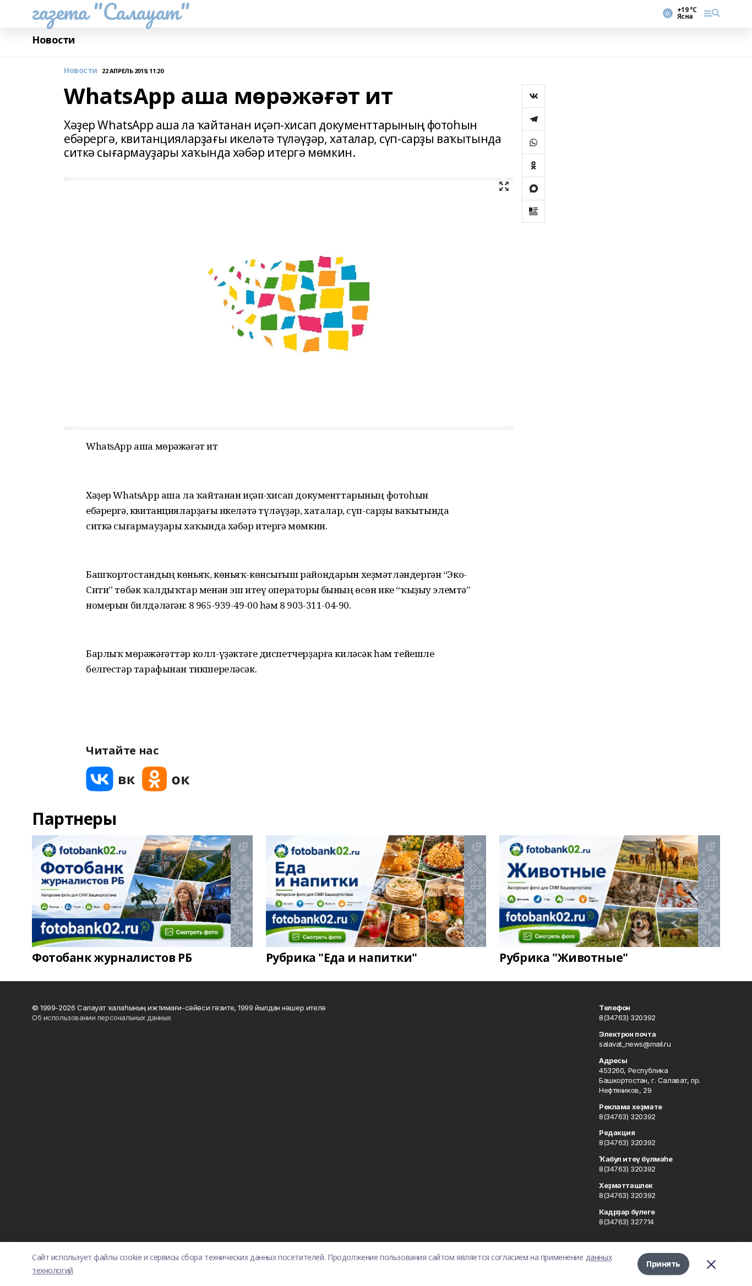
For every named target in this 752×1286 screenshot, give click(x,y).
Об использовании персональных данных (101, 1017)
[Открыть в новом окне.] (110, 779)
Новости (53, 40)
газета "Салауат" (110, 11)
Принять (663, 1263)
